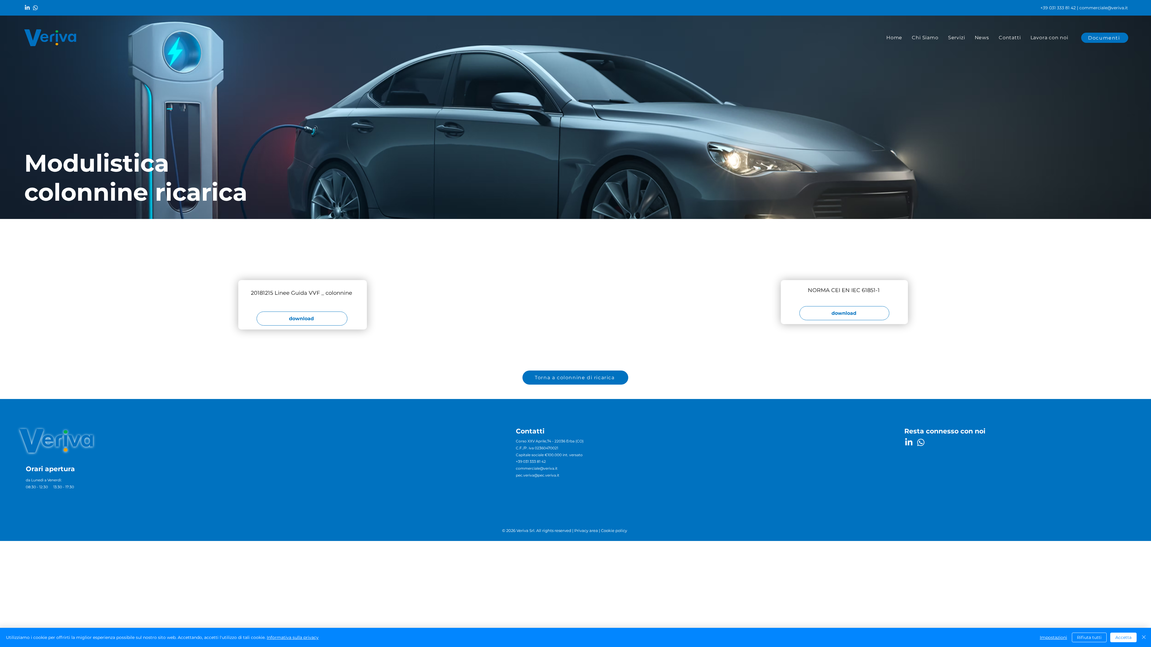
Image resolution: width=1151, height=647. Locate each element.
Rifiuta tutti (1089, 637)
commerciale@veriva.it (1103, 7)
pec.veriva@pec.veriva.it (537, 475)
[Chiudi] (1143, 637)
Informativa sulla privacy (293, 637)
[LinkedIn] (27, 8)
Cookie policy (614, 530)
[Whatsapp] (35, 8)
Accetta (1123, 637)
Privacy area (586, 530)
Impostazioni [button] (1053, 637)
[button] (956, 37)
